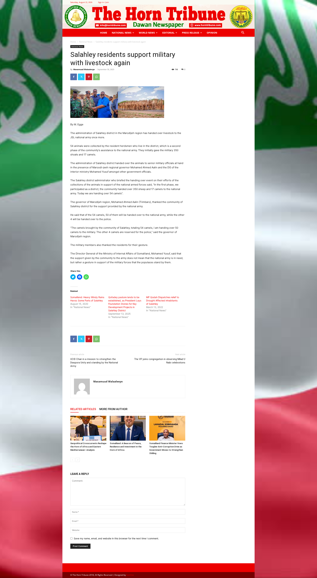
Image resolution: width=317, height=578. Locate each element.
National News (121, 32)
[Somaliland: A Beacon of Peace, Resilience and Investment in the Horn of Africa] (128, 428)
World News (147, 32)
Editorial (168, 32)
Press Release (190, 32)
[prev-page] (72, 460)
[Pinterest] (89, 77)
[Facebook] (73, 77)
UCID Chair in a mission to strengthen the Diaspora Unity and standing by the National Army (94, 363)
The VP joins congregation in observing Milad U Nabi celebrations (159, 361)
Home (103, 32)
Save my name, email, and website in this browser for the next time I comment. (116, 538)
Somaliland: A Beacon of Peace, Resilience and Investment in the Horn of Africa (125, 446)
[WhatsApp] (96, 77)
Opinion (212, 32)
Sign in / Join (103, 2)
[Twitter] (81, 77)
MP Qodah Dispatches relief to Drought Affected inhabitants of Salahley (162, 300)
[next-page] (78, 460)
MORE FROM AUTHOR (113, 409)
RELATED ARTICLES (83, 409)
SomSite (130, 575)
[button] (243, 33)
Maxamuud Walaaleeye (84, 69)
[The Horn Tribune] (158, 17)
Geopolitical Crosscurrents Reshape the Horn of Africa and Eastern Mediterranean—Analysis (88, 446)
